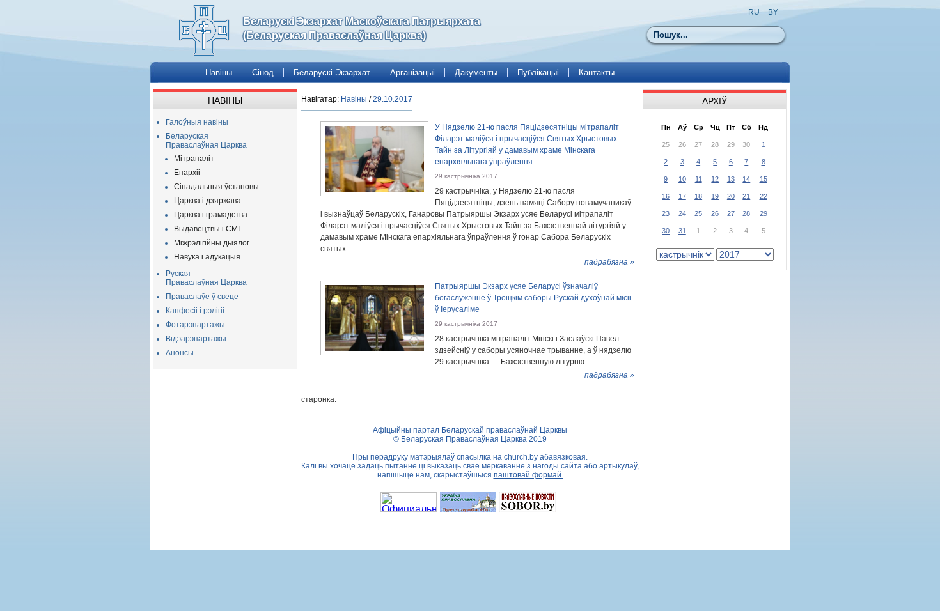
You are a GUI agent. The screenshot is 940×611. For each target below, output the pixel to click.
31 (682, 231)
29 (763, 213)
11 (698, 179)
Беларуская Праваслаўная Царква (206, 141)
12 (715, 179)
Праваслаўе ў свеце (202, 296)
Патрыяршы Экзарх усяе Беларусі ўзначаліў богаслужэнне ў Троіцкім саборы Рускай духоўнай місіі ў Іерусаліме (533, 298)
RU (754, 12)
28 (746, 213)
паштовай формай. (528, 474)
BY (773, 12)
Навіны (218, 72)
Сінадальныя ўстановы (216, 186)
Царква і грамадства (210, 214)
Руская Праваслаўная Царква (206, 278)
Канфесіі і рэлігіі (195, 310)
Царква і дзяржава (207, 200)
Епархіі (187, 172)
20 (731, 196)
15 (763, 179)
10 (682, 179)
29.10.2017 (392, 99)
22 (763, 196)
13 (731, 179)
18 (698, 196)
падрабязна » (609, 262)
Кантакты (597, 72)
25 (698, 213)
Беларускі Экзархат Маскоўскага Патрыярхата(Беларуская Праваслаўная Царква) (361, 28)
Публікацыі (538, 72)
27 (731, 213)
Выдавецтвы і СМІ (207, 228)
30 (666, 231)
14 (746, 179)
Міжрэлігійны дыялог (211, 242)
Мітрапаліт (194, 158)
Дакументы (476, 72)
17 (682, 196)
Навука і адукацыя (207, 256)
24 (682, 213)
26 (715, 213)
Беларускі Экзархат (332, 72)
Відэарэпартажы (196, 338)
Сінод (263, 72)
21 (746, 196)
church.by (521, 456)
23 (666, 213)
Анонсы (180, 352)
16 (666, 196)
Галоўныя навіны (197, 122)
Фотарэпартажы (195, 324)
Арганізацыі (412, 72)
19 (715, 196)
